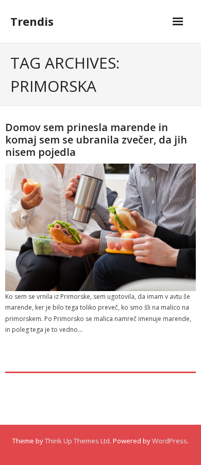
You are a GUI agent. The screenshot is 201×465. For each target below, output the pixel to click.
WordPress (169, 440)
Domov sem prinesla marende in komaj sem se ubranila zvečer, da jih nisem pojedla (96, 139)
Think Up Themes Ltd (77, 440)
